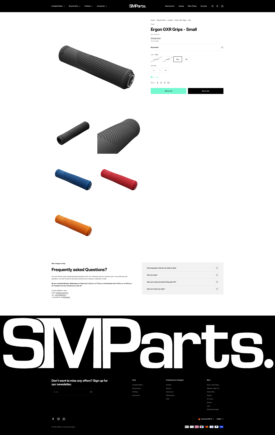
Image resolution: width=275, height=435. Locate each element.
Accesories (101, 6)
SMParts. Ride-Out (213, 388)
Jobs (208, 406)
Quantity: (154, 65)
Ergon (153, 24)
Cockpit (170, 20)
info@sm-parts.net (62, 293)
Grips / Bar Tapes (180, 20)
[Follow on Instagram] (58, 418)
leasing (181, 6)
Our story (204, 6)
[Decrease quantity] (154, 70)
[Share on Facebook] (157, 83)
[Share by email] (168, 83)
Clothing (87, 6)
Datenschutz (170, 395)
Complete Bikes (57, 6)
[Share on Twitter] (161, 83)
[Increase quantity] (166, 70)
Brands (209, 402)
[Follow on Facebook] (53, 418)
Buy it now (205, 91)
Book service (169, 6)
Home (153, 20)
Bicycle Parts (73, 6)
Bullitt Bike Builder (213, 409)
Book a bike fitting (213, 385)
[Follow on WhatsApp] (64, 418)
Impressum (169, 392)
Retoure (168, 388)
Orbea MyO (211, 392)
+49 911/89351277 (60, 295)
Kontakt (168, 385)
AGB (167, 399)
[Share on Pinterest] (165, 83)
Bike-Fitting (192, 6)
